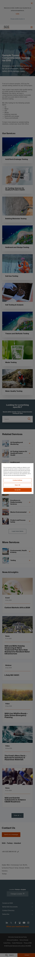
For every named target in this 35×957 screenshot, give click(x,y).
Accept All (17, 490)
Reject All (17, 485)
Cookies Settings (17, 480)
